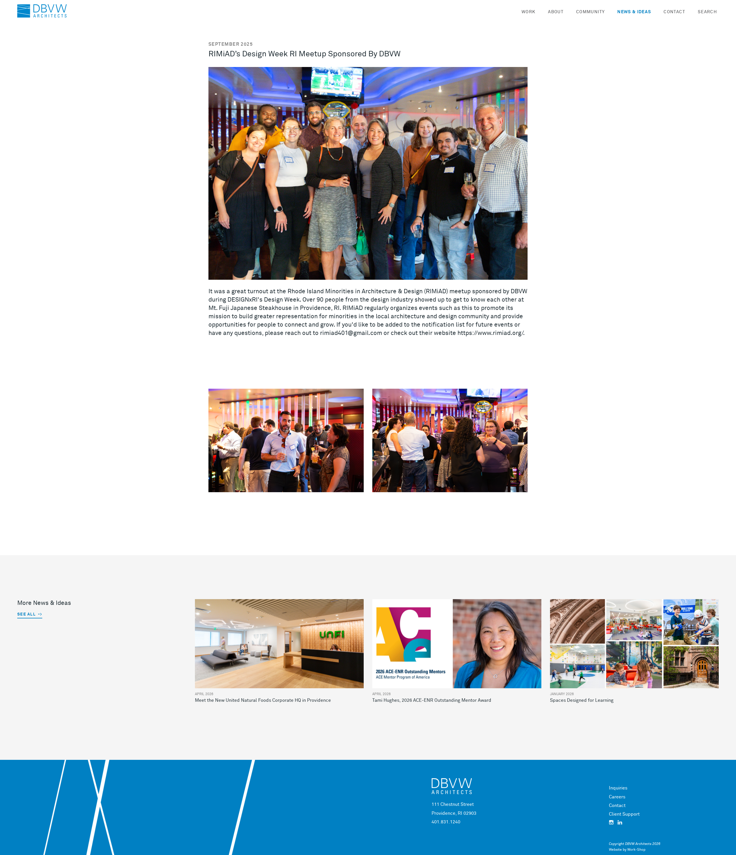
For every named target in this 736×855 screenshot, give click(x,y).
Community (590, 12)
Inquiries (618, 788)
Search (707, 12)
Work (528, 12)
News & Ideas (634, 12)
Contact (674, 12)
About (556, 12)
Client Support (624, 814)
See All (26, 614)
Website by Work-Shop (627, 850)
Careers (617, 797)
